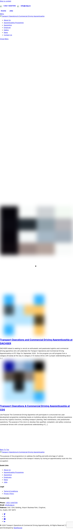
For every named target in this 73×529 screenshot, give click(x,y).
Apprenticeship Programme (14, 23)
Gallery (6, 30)
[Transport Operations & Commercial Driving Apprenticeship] (22, 16)
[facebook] (4, 516)
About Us (7, 20)
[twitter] (4, 514)
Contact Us (8, 35)
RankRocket (18, 528)
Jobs (5, 482)
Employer (7, 27)
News (6, 32)
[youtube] (5, 519)
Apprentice (8, 25)
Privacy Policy (9, 494)
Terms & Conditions (11, 491)
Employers (7, 477)
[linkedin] (4, 521)
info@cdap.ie (9, 505)
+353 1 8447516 (11, 503)
